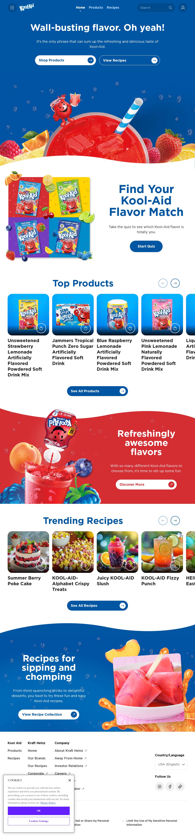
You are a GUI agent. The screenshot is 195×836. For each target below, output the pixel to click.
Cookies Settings (39, 821)
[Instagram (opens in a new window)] (159, 786)
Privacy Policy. (48, 802)
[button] (12, 7)
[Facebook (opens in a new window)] (169, 786)
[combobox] (153, 7)
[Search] (170, 7)
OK (39, 810)
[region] (38, 804)
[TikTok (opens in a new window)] (180, 786)
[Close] (70, 780)
